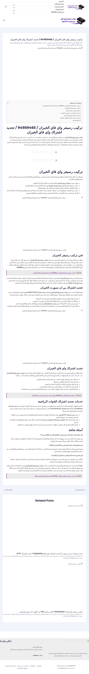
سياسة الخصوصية (10, 666)
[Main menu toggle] (4, 20)
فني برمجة (73, 278)
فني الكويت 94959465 (57, 12)
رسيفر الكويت (27, 43)
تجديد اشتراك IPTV (69, 43)
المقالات (32, 666)
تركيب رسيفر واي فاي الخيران (72, 108)
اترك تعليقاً (79, 43)
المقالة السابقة (80, 490)
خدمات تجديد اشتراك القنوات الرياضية (69, 118)
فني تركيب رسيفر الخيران (72, 110)
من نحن (19, 666)
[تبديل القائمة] (14, 5)
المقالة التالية (8, 490)
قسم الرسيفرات (59, 6)
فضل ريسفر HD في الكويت (17, 556)
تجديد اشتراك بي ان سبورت (54, 43)
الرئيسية (61, 1)
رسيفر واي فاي (18, 43)
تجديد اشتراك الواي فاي (75, 375)
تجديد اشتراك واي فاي (39, 43)
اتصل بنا (25, 666)
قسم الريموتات (59, 9)
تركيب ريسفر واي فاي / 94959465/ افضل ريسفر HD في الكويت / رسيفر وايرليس (51, 612)
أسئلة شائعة (75, 120)
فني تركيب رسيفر (52, 45)
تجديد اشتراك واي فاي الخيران (71, 115)
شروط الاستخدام (22, 668)
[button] (6, 6)
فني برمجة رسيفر (63, 45)
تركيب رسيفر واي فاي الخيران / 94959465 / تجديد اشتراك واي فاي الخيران (61, 105)
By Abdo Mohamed (69, 668)
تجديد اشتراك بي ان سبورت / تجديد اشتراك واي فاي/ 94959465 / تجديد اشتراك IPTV (50, 554)
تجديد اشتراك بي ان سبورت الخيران (70, 113)
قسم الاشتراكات (59, 4)
